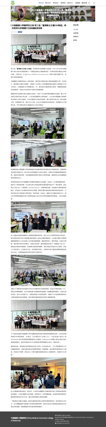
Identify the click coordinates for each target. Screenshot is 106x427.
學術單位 (63, 3)
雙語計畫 (84, 3)
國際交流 (70, 3)
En (89, 3)
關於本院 (47, 3)
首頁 (49, 17)
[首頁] (21, 3)
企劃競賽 (75, 33)
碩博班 (75, 40)
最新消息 (41, 3)
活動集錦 (77, 3)
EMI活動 (56, 17)
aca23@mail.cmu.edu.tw (63, 423)
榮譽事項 (75, 36)
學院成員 (55, 3)
